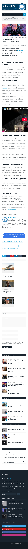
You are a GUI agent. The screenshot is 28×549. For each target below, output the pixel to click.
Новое (11, 424)
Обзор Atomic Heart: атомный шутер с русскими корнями (15, 419)
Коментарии (17, 424)
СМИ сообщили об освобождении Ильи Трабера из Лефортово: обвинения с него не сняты (17, 378)
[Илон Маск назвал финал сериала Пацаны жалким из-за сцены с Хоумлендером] (8, 284)
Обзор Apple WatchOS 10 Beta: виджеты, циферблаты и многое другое (16, 412)
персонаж (5, 88)
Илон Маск (19, 243)
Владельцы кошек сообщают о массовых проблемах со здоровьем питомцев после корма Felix (14, 454)
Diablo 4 (3, 241)
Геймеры (15, 241)
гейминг (20, 241)
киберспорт (4, 246)
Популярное (5, 424)
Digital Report (6, 45)
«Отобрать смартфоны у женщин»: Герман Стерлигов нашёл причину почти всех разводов (16, 362)
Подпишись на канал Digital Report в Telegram (15, 235)
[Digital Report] (14, 6)
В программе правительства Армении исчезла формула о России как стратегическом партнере (16, 392)
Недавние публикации (12, 214)
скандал (21, 246)
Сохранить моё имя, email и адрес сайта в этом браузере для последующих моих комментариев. (12, 343)
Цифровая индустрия (22, 45)
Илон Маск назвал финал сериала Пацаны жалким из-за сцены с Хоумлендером (8, 293)
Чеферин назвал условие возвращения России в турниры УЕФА (16, 385)
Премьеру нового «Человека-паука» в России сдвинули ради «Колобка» (14, 461)
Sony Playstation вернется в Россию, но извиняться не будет (16, 430)
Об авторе (4, 214)
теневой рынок (5, 248)
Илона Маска (20, 50)
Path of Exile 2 (9, 241)
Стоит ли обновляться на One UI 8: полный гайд (16, 437)
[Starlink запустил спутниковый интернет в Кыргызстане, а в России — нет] (8, 267)
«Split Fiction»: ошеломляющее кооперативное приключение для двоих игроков (16, 405)
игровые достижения (11, 243)
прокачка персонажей (13, 246)
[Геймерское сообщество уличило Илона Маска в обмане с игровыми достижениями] (14, 30)
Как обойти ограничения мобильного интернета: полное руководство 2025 (15, 443)
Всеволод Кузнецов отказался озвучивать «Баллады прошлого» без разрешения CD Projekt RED (17, 370)
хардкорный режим (14, 248)
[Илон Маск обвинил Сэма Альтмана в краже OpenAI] (8, 301)
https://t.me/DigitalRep (11, 209)
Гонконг (3, 243)
